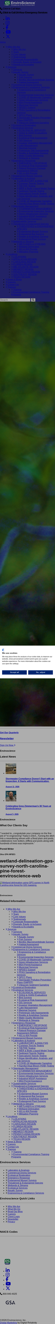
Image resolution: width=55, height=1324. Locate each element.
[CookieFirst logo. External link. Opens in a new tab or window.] (3, 650)
